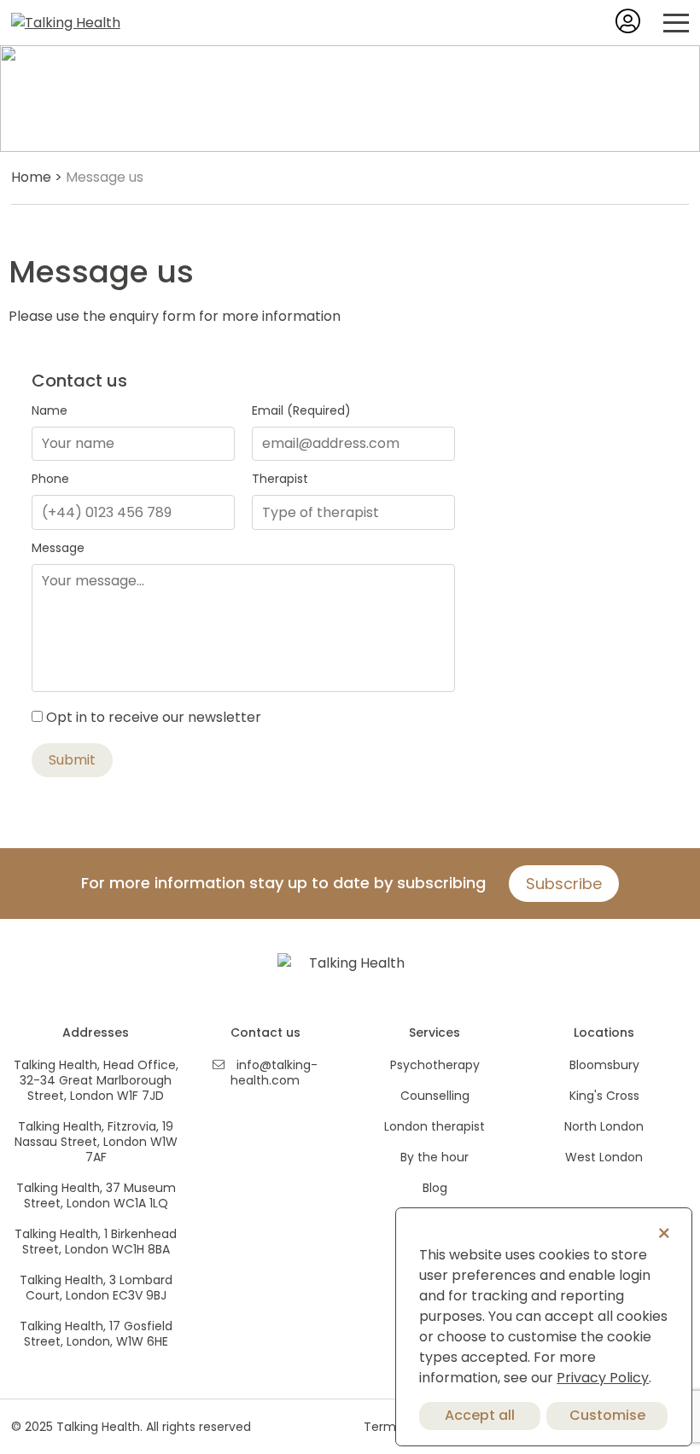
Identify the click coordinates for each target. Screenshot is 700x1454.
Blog (435, 1187)
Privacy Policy (603, 1377)
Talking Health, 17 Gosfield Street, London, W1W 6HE (96, 1333)
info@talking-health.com (274, 1072)
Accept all (480, 1415)
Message (58, 547)
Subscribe (564, 883)
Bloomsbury (604, 1065)
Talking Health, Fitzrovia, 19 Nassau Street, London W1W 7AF (96, 1142)
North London (604, 1126)
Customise (607, 1415)
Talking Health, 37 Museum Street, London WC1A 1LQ (96, 1195)
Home (31, 177)
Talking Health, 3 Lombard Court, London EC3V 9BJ (96, 1287)
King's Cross (604, 1095)
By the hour (434, 1157)
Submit (72, 760)
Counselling (435, 1095)
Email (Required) (301, 410)
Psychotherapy (435, 1065)
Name (49, 410)
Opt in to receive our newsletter (153, 717)
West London (604, 1157)
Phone (50, 478)
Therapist (280, 478)
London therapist (434, 1126)
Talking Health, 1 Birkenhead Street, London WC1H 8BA (96, 1241)
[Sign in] (627, 26)
